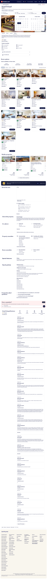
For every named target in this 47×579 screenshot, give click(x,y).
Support (36, 1)
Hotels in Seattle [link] (3, 567)
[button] (18, 21)
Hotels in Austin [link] (3, 555)
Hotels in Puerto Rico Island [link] (12, 550)
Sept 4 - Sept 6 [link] (40, 64)
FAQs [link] (17, 537)
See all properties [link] (6, 4)
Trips (39, 1)
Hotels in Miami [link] (3, 549)
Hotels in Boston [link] (3, 559)
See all (3, 49)
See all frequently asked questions (22, 297)
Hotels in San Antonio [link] (4, 558)
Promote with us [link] (26, 541)
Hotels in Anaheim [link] (3, 568)
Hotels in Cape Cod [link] (11, 554)
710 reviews (4, 314)
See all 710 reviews (5, 41)
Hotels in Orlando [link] (3, 540)
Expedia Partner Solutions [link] (26, 539)
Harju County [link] (8, 527)
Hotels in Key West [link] (4, 562)
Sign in (45, 1)
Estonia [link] (5, 527)
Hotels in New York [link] (3, 537)
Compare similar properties (24, 177)
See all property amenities (21, 246)
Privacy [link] (33, 537)
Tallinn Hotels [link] (12, 527)
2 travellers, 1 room (33, 13)
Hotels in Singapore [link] (11, 540)
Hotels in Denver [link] (3, 552)
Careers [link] (41, 537)
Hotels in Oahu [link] (11, 553)
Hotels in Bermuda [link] (11, 543)
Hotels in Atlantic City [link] (4, 561)
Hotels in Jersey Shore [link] (12, 546)
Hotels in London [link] (3, 564)
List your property (30, 1)
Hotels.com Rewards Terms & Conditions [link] (35, 543)
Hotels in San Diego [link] (4, 543)
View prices (12, 88)
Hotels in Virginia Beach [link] (4, 565)
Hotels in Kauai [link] (11, 551)
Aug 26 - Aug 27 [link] (17, 64)
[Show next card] (45, 166)
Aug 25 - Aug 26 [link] (6, 64)
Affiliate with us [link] (26, 537)
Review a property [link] (19, 540)
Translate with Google (20, 320)
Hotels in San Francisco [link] (4, 546)
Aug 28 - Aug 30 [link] (29, 64)
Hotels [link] (2, 527)
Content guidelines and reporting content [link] (35, 541)
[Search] (44, 306)
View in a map (19, 200)
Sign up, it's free (42, 183)
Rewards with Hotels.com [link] (41, 541)
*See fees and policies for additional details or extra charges (25, 232)
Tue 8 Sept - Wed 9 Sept (21, 13)
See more (18, 213)
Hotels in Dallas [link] (3, 570)
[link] (43, 4)
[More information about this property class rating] (4, 8)
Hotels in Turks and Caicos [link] (11, 539)
